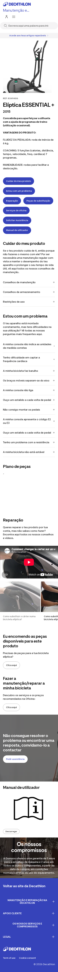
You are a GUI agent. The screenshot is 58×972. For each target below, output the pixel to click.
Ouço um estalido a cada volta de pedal (27, 399)
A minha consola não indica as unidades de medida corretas (27, 346)
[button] (20, 604)
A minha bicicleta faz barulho (20, 370)
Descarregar (11, 831)
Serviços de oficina (16, 210)
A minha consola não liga (18, 390)
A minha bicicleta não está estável (23, 452)
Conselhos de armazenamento (21, 292)
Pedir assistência (15, 759)
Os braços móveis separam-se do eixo (26, 380)
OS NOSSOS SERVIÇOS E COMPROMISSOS (27, 925)
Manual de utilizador (17, 230)
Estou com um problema (19, 191)
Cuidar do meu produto (18, 181)
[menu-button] (13, 16)
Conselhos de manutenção (19, 282)
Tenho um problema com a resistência (26, 442)
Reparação (12, 200)
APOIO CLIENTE (12, 913)
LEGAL (7, 936)
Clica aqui (11, 665)
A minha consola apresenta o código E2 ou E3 (27, 421)
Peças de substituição (38, 200)
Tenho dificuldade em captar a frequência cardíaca (21, 359)
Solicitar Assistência (17, 220)
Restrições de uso (14, 301)
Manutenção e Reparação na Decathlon (27, 902)
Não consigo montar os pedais (21, 409)
